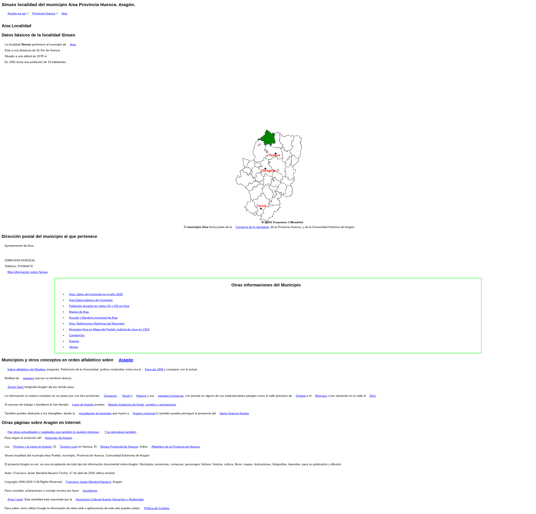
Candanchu (76, 335)
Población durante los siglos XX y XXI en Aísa (99, 306)
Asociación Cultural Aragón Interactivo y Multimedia (110, 499)
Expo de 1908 (154, 369)
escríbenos (90, 490)
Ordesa (301, 395)
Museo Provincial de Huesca (119, 446)
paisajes (28, 378)
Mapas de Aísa (79, 311)
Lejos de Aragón (83, 404)
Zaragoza (110, 395)
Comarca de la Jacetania (252, 227)
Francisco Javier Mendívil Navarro (88, 481)
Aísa (73, 44)
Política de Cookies (156, 508)
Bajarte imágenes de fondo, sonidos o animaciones (142, 404)
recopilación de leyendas (95, 413)
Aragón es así (17, 13)
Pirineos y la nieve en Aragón (32, 446)
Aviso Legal (15, 499)
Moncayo (321, 395)
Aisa (64, 13)
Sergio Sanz (16, 387)
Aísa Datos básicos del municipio (91, 300)
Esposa (74, 341)
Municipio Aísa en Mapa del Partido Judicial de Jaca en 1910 (109, 329)
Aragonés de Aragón (58, 437)
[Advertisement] (268, 97)
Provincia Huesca (43, 13)
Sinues (73, 347)
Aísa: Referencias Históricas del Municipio (97, 323)
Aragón (126, 360)
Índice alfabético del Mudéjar (27, 369)
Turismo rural (68, 446)
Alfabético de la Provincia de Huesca (175, 446)
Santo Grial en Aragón (234, 413)
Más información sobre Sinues (28, 272)
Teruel (126, 395)
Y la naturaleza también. (120, 432)
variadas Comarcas (171, 395)
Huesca (141, 395)
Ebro (373, 395)
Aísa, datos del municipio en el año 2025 (96, 294)
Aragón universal (144, 413)
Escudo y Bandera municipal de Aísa (93, 317)
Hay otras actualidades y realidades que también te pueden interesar (53, 432)
